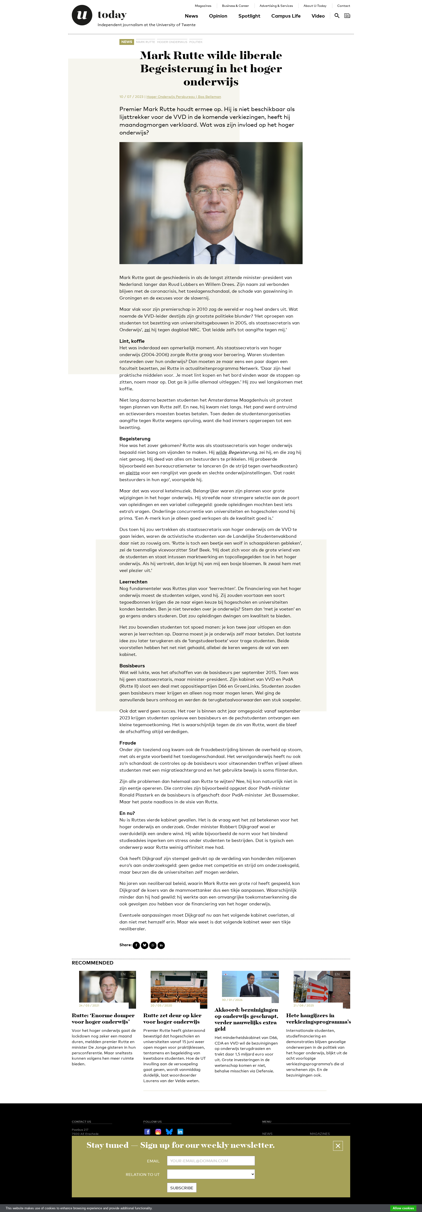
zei (147, 329)
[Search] (347, 16)
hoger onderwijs (172, 42)
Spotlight (249, 16)
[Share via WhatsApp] (153, 945)
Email (153, 1161)
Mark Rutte (145, 42)
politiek (195, 42)
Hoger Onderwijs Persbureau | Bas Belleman (184, 96)
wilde (221, 452)
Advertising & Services (276, 6)
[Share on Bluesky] (144, 945)
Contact (343, 6)
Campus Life (286, 16)
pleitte (133, 472)
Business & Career (235, 6)
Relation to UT (143, 1174)
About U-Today (315, 6)
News (191, 16)
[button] (338, 1146)
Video (318, 16)
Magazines (203, 6)
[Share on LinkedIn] (161, 945)
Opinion (218, 16)
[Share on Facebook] (136, 945)
